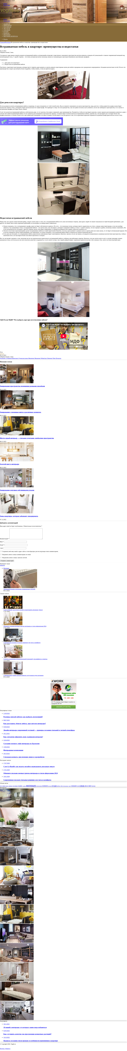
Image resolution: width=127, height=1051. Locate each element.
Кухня (5, 31)
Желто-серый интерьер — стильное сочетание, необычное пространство (27, 438)
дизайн (20, 786)
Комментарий (4, 538)
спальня (74, 786)
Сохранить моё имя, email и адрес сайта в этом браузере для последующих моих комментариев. (30, 551)
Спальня (6, 30)
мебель (2, 353)
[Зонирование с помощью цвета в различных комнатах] (17, 409)
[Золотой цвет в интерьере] (17, 461)
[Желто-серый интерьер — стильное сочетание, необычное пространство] (17, 435)
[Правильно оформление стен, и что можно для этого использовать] (17, 845)
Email (2, 545)
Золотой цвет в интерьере (9, 464)
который (50, 785)
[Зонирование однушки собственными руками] (17, 487)
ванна (3, 786)
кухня (54, 786)
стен (78, 786)
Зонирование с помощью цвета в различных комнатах (20, 412)
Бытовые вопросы (10, 36)
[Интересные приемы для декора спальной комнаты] (17, 1000)
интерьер (31, 785)
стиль (81, 785)
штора (93, 786)
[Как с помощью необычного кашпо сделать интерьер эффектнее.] (17, 826)
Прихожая (7, 25)
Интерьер (6, 34)
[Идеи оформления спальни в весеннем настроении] (17, 884)
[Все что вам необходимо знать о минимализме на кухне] (17, 903)
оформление (65, 785)
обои (62, 786)
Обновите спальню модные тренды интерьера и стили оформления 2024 (24, 626)
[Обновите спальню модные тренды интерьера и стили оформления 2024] (12, 624)
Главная (2, 42)
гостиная (15, 786)
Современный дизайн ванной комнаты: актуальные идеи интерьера (23, 675)
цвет (89, 786)
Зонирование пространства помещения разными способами (22, 386)
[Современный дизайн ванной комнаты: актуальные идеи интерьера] (12, 674)
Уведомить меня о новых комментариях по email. (16, 554)
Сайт (1, 548)
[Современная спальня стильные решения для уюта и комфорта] (12, 641)
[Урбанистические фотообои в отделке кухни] (17, 1019)
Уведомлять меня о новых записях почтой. (14, 557)
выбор (7, 785)
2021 (1, 785)
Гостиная (7, 27)
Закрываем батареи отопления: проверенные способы (19, 589)
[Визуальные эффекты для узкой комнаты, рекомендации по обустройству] (17, 942)
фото (86, 786)
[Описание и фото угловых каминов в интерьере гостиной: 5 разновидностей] (17, 961)
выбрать (10, 786)
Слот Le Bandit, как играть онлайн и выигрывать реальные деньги (23, 610)
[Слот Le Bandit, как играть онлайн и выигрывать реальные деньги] (12, 608)
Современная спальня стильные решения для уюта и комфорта (21, 642)
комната (45, 786)
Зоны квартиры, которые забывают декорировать (19, 516)
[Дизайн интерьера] (10, 16)
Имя (2, 541)
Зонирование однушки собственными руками (17, 490)
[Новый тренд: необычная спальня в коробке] (17, 865)
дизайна (24, 785)
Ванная (6, 33)
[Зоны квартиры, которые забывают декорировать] (17, 513)
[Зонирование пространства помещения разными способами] (17, 382)
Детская (6, 28)
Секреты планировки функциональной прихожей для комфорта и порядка (25, 659)
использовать (39, 786)
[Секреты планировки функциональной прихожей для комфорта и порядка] (12, 657)
